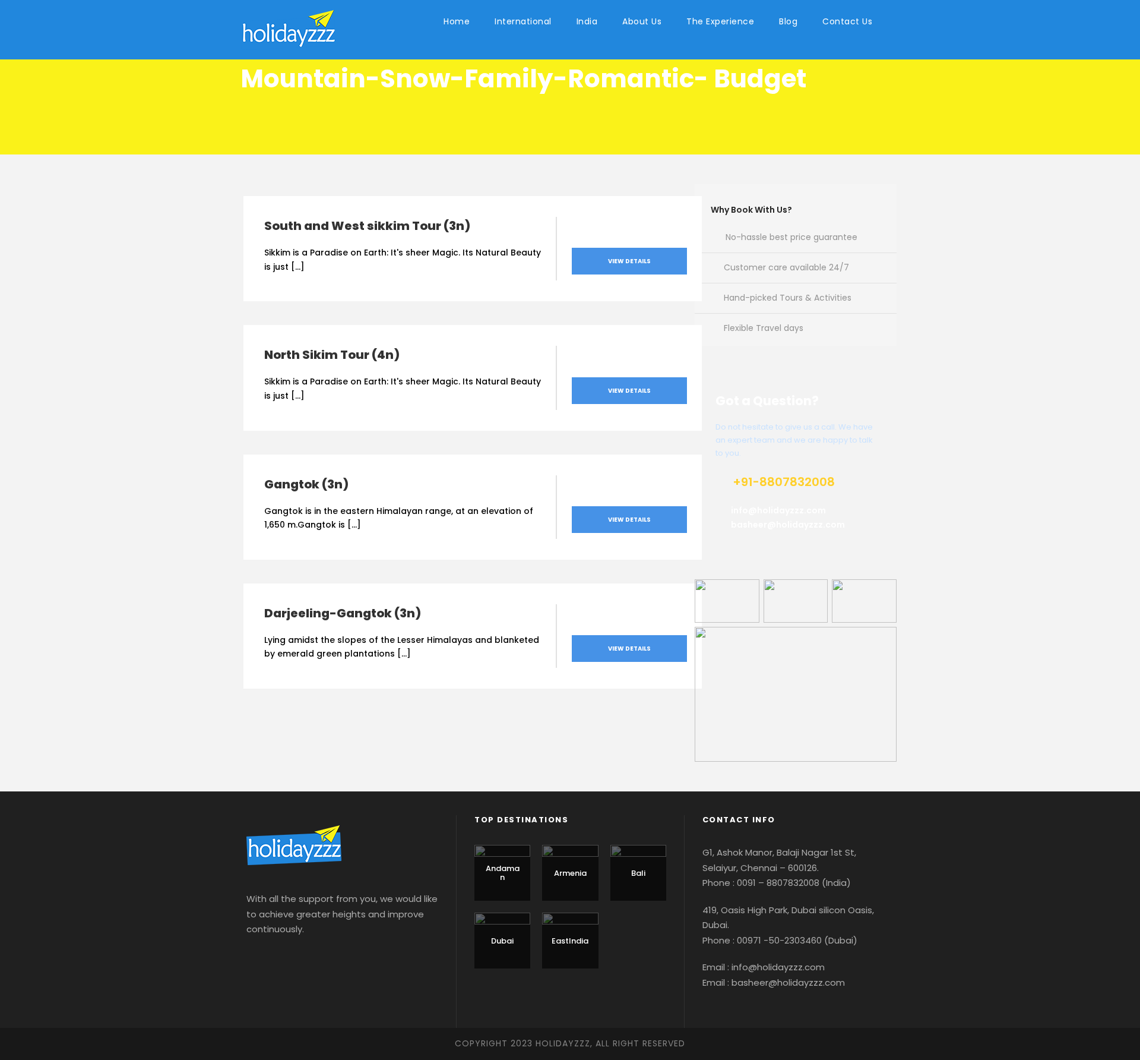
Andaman (503, 873)
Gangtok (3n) (306, 484)
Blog (788, 21)
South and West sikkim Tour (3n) (367, 225)
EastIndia (570, 941)
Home (457, 21)
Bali (638, 873)
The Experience (720, 21)
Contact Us (847, 21)
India (587, 21)
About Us (641, 21)
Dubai (502, 941)
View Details (629, 261)
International (523, 21)
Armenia (570, 873)
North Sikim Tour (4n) (332, 354)
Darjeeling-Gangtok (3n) (342, 613)
